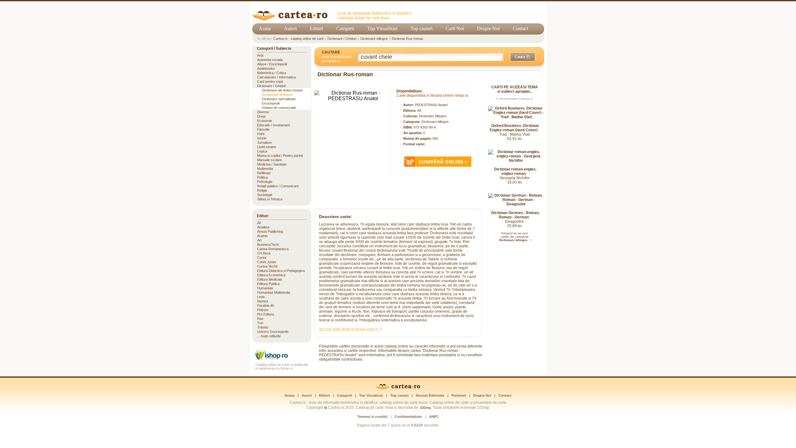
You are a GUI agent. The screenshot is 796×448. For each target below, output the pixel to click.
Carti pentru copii (270, 81)
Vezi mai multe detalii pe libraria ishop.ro (348, 329)
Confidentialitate (408, 416)
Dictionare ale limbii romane (282, 90)
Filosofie (263, 129)
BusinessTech (268, 244)
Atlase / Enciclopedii (272, 64)
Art (259, 240)
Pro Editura (265, 314)
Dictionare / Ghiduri (341, 38)
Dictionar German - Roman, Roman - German (515, 215)
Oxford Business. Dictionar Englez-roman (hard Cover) (514, 128)
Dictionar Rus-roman (407, 38)
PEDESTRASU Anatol (431, 105)
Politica (262, 177)
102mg (425, 407)
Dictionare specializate (279, 99)
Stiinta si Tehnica (269, 199)
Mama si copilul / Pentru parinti (280, 155)
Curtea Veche (267, 266)
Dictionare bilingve (374, 38)
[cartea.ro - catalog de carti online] (398, 388)
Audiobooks (266, 68)
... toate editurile (269, 336)
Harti (260, 134)
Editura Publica (268, 284)
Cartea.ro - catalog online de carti (298, 38)
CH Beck (264, 253)
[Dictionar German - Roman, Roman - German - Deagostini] (516, 204)
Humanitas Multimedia (273, 292)
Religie (262, 190)
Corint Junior (266, 262)
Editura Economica (271, 275)
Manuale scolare (269, 160)
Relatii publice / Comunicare (278, 186)
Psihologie (264, 182)
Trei (260, 323)
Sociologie (264, 195)
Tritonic (262, 327)
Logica (262, 151)
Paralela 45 (265, 305)
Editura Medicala (269, 279)
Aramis (262, 236)
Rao (260, 318)
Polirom (262, 310)
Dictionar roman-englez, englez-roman (515, 171)
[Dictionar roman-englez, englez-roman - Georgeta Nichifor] (516, 160)
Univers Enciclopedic (273, 332)
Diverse (263, 112)
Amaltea (263, 227)
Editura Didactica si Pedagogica (281, 271)
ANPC (434, 416)
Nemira (262, 301)
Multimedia (265, 168)
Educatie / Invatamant (273, 125)
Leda (261, 297)
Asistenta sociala (270, 60)
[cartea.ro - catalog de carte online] (334, 19)
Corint (261, 257)
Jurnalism (264, 142)
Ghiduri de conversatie (279, 108)
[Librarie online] (281, 359)
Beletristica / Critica (271, 73)
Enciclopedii (271, 103)
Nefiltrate (264, 173)
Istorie (261, 138)
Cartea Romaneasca (273, 249)
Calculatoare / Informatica (276, 77)
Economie (264, 121)
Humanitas (265, 288)
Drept (261, 116)
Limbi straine (266, 147)
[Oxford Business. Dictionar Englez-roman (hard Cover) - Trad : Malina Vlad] (516, 117)
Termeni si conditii (372, 416)
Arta (260, 55)
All (419, 110)
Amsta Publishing (270, 231)
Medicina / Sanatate (272, 164)
